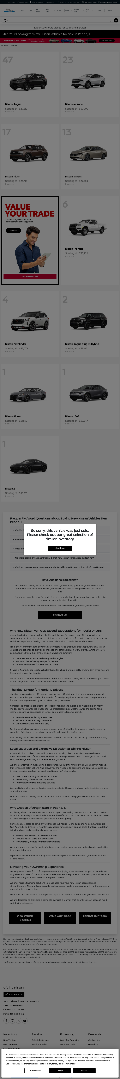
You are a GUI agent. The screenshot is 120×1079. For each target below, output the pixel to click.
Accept (84, 1071)
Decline (60, 1071)
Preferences (35, 1071)
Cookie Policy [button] (11, 1064)
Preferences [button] (70, 1064)
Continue (60, 548)
